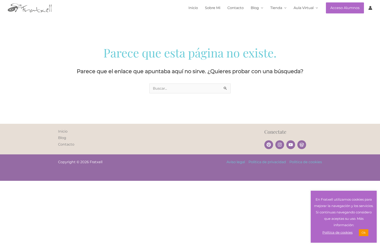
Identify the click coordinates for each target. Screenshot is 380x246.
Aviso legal (236, 162)
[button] (345, 7)
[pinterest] (269, 144)
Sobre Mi (212, 8)
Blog (255, 8)
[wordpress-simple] (302, 144)
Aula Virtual (304, 8)
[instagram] (280, 144)
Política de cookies (305, 162)
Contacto (235, 8)
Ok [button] (364, 232)
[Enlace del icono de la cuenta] (370, 8)
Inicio (193, 8)
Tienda (276, 8)
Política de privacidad (267, 162)
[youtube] (291, 144)
